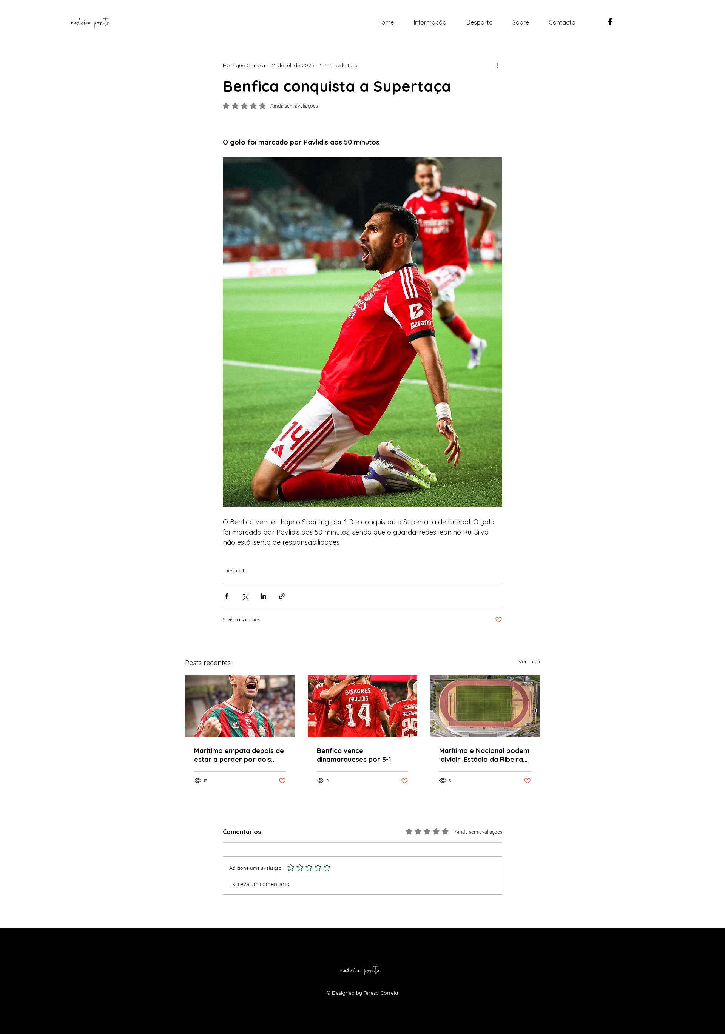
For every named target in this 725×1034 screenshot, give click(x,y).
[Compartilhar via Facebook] (226, 596)
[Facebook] (610, 21)
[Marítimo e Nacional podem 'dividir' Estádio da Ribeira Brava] (485, 706)
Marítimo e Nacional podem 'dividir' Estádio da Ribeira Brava (484, 755)
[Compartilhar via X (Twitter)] (244, 596)
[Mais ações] (497, 65)
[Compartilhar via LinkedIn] (263, 596)
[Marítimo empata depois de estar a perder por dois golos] (240, 706)
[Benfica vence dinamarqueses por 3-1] (363, 706)
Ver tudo (529, 661)
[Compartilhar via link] (281, 596)
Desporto (236, 570)
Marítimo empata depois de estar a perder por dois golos (239, 755)
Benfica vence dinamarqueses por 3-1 (354, 755)
